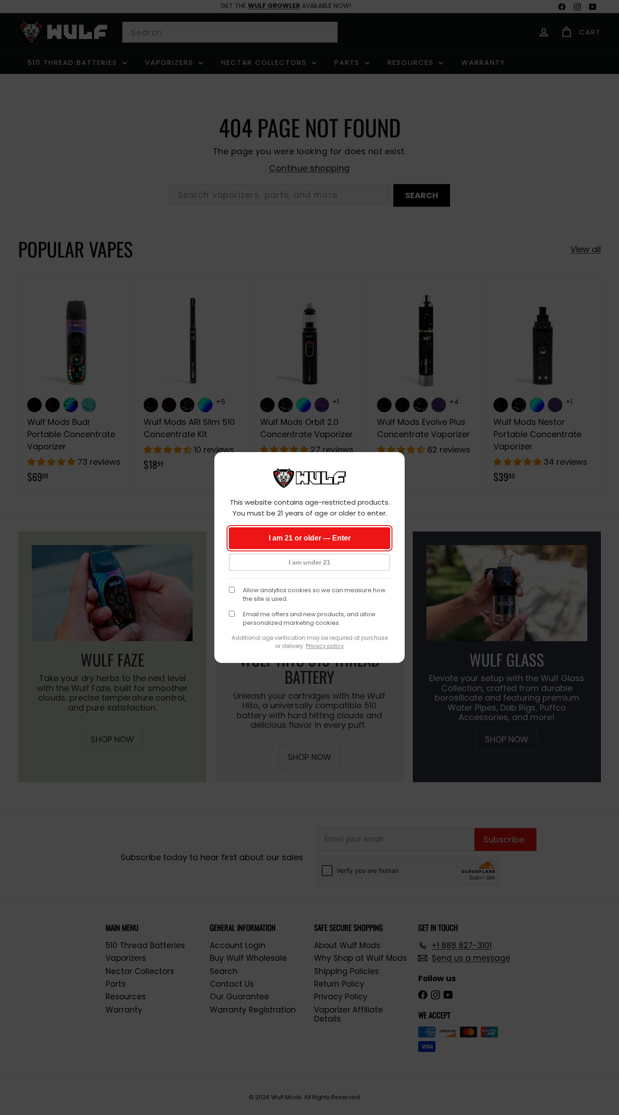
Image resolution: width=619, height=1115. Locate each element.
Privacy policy (325, 646)
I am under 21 (309, 562)
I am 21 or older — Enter (310, 538)
